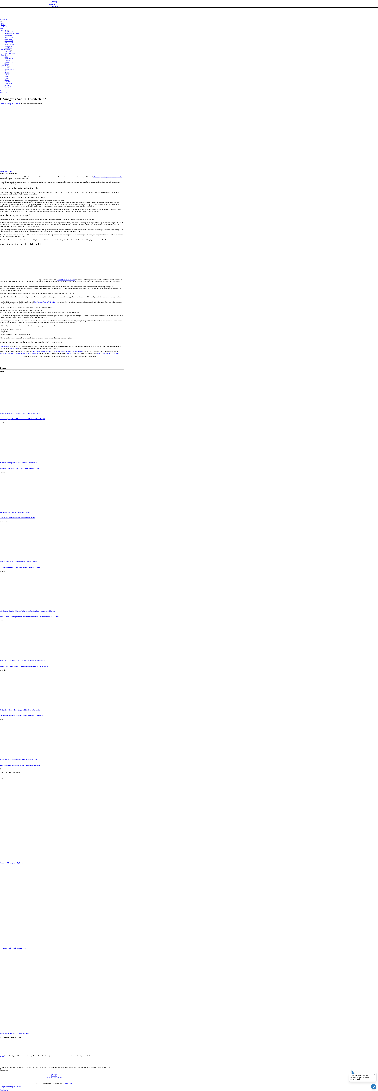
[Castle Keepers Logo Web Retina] (54, 14)
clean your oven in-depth (30, 353)
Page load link (4, 1090)
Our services (14, 348)
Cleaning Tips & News (12, 104)
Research (9, 171)
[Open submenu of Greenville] (8, 55)
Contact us (70, 353)
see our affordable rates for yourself (108, 353)
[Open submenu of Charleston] (8, 30)
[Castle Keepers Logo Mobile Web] (54, 1052)
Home (2, 104)
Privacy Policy (69, 1083)
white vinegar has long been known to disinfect (107, 177)
